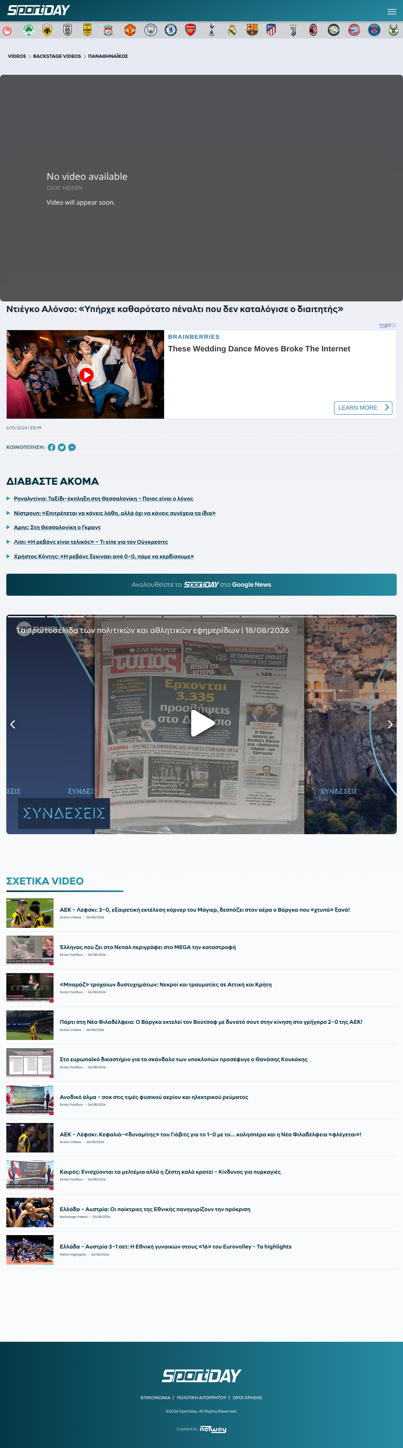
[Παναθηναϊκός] (28, 30)
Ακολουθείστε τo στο (202, 585)
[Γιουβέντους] (293, 30)
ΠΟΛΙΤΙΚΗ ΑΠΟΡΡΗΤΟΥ (202, 1397)
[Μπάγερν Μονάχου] (354, 30)
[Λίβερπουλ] (110, 30)
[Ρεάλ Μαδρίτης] (232, 30)
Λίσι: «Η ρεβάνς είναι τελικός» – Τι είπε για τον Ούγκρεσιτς (91, 541)
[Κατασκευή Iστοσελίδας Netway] (213, 1429)
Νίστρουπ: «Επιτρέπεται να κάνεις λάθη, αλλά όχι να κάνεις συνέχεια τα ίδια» (115, 513)
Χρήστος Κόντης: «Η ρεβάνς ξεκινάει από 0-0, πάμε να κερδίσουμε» (104, 556)
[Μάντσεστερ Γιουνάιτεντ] (130, 30)
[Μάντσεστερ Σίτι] (150, 30)
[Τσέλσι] (171, 30)
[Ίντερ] (333, 30)
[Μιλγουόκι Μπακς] (394, 30)
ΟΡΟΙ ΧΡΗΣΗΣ (247, 1397)
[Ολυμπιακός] (8, 30)
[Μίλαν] (313, 30)
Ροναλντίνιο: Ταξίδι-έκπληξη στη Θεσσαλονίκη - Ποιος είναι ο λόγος (103, 498)
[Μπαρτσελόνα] (252, 30)
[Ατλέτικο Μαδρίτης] (272, 30)
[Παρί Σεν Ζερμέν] (374, 30)
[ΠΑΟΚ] (69, 30)
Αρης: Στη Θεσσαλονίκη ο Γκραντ (57, 527)
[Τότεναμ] (211, 30)
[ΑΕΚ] (49, 30)
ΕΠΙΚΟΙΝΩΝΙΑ (155, 1397)
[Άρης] (89, 30)
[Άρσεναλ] (191, 30)
